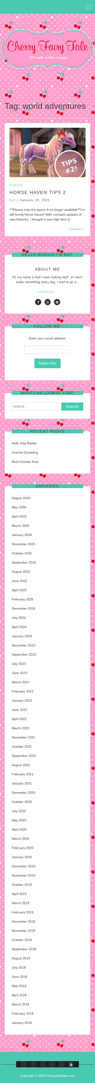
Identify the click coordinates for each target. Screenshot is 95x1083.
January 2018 (22, 1023)
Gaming (16, 185)
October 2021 (22, 746)
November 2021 (23, 737)
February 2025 (22, 599)
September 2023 (24, 654)
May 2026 (19, 507)
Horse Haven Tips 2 (37, 192)
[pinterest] (57, 302)
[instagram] (48, 302)
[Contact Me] (43, 1064)
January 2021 (22, 783)
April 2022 (19, 719)
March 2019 (20, 903)
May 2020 (19, 820)
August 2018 (21, 958)
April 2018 (19, 995)
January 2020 (22, 857)
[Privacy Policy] (62, 1064)
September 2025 (24, 562)
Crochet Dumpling (25, 452)
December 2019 (23, 866)
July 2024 (19, 618)
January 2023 (22, 700)
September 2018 (24, 949)
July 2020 (19, 811)
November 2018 (23, 930)
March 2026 (20, 525)
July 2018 (19, 967)
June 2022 (19, 710)
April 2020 (19, 829)
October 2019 (22, 884)
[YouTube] (71, 1064)
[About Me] (52, 1064)
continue (77, 229)
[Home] (24, 1064)
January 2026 (22, 535)
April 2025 (19, 590)
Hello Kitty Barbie (24, 443)
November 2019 (23, 875)
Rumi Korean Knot (25, 461)
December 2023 (23, 645)
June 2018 (19, 977)
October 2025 (22, 553)
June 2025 (19, 581)
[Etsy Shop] (33, 1064)
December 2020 (23, 792)
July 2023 (19, 664)
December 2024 (23, 608)
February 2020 (22, 848)
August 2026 (21, 498)
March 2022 (20, 728)
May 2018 (19, 986)
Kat (12, 200)
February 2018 (22, 1013)
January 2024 (22, 636)
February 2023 (22, 691)
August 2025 (21, 571)
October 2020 (22, 802)
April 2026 (19, 516)
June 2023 (19, 673)
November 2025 (23, 544)
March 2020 (20, 838)
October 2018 (22, 940)
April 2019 (19, 894)
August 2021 (21, 765)
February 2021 (22, 774)
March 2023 (20, 682)
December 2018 (23, 921)
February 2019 (22, 912)
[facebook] (38, 302)
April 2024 (19, 627)
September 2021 (24, 756)
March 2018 (20, 1004)
